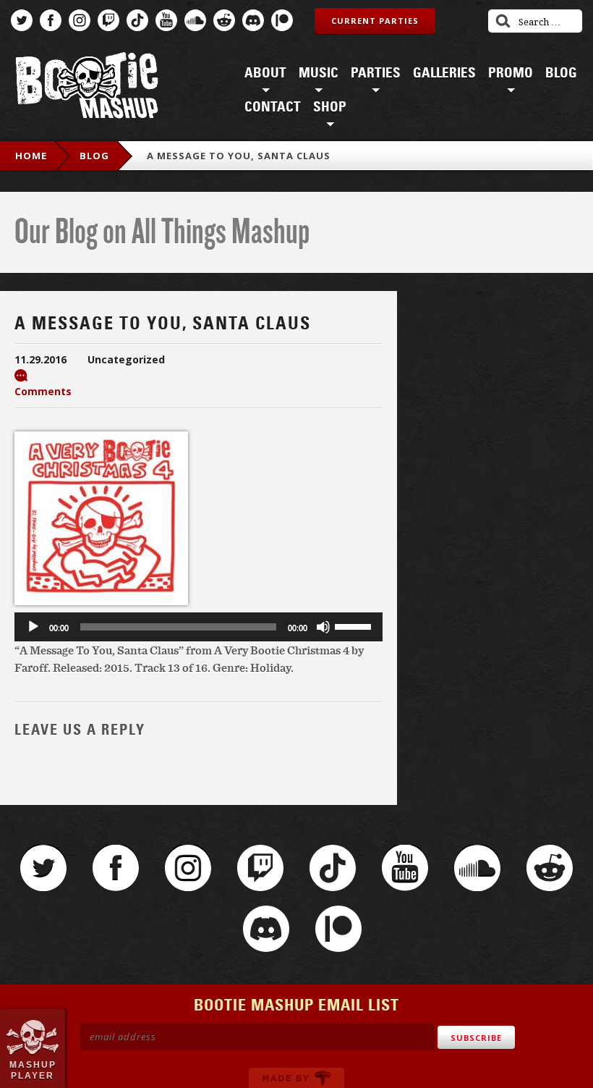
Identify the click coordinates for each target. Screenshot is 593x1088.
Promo (510, 73)
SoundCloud (195, 20)
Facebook (50, 20)
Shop (329, 107)
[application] (198, 626)
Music (318, 73)
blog (94, 155)
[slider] (355, 625)
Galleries (444, 73)
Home (31, 155)
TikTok (137, 20)
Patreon (282, 20)
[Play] (33, 627)
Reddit (224, 20)
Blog (561, 73)
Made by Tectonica (296, 1078)
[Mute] (323, 627)
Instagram (79, 20)
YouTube (166, 20)
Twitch (108, 20)
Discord (253, 20)
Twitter (22, 20)
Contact (272, 107)
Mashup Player (32, 1070)
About (265, 73)
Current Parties (375, 20)
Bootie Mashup (86, 88)
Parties (376, 73)
